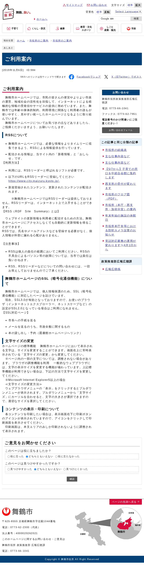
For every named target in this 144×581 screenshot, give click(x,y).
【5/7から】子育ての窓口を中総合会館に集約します (121, 173)
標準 (130, 5)
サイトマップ (74, 5)
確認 (72, 479)
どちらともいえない (41, 456)
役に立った (17, 456)
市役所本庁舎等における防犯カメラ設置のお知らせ (120, 230)
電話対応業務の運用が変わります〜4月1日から (121, 245)
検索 (136, 18)
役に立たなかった (69, 456)
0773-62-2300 (20, 527)
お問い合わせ (99, 5)
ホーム (21, 40)
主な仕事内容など (117, 156)
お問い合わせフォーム (121, 130)
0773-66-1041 (20, 550)
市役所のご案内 (38, 40)
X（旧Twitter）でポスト (127, 76)
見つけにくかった (77, 469)
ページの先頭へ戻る (124, 501)
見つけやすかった (21, 469)
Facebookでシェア (89, 76)
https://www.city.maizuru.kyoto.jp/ (33, 181)
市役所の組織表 (116, 149)
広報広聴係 (113, 269)
